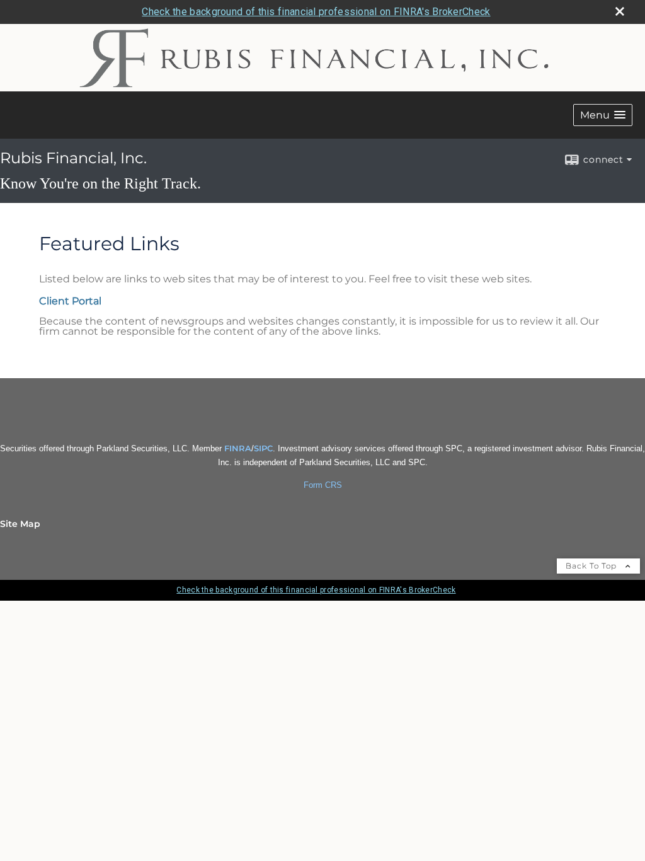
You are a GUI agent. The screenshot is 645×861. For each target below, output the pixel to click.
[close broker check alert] (620, 11)
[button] (602, 115)
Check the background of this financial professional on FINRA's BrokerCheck (316, 12)
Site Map (20, 523)
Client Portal (70, 301)
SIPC (263, 448)
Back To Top (592, 565)
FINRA (237, 448)
